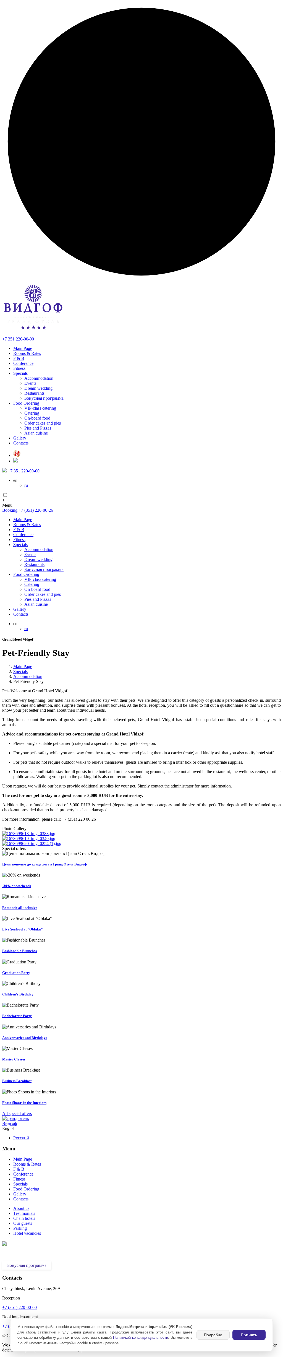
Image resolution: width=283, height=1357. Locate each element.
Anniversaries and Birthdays (24, 1038)
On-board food (37, 418)
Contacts (20, 443)
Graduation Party (16, 973)
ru (26, 485)
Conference (23, 363)
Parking (20, 1228)
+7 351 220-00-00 (18, 339)
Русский (21, 1137)
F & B (18, 358)
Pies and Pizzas (37, 428)
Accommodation (38, 378)
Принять (249, 1335)
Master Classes (13, 1059)
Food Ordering (26, 403)
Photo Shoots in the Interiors (24, 1103)
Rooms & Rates (27, 353)
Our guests (22, 1223)
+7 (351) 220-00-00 (19, 1307)
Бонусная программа (44, 398)
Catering (31, 413)
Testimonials (24, 1213)
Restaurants (34, 393)
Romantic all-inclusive (19, 908)
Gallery (19, 438)
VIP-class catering (40, 408)
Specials (20, 373)
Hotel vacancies (27, 1233)
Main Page (22, 348)
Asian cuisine (36, 433)
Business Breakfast (17, 1081)
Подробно (213, 1335)
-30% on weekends (16, 886)
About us (21, 1208)
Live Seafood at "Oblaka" (22, 929)
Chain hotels (24, 1218)
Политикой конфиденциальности (140, 1337)
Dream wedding (38, 388)
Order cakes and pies (42, 423)
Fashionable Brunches (19, 951)
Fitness (19, 368)
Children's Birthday (17, 994)
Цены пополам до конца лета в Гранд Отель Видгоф (44, 864)
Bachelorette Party (17, 1016)
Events (30, 383)
